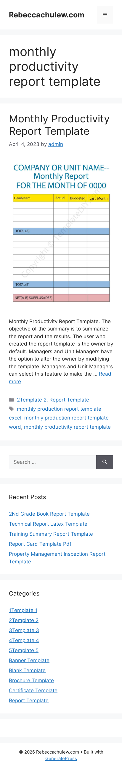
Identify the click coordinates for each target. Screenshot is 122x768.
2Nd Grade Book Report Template (49, 514)
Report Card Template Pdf (40, 544)
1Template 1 (23, 610)
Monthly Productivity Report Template (59, 124)
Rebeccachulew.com (46, 14)
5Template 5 (23, 650)
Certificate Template (33, 690)
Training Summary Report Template (51, 534)
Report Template (69, 400)
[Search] (104, 462)
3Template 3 (24, 630)
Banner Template (29, 660)
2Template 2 (31, 400)
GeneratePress (61, 758)
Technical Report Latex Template (48, 524)
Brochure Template (31, 680)
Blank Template (27, 670)
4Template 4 (24, 640)
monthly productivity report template (67, 427)
